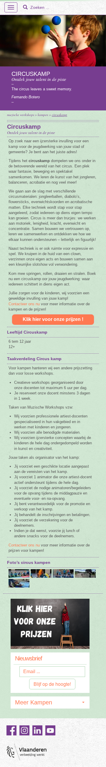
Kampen (43, 114)
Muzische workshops (20, 114)
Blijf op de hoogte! (52, 683)
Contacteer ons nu (24, 304)
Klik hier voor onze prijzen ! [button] (53, 319)
